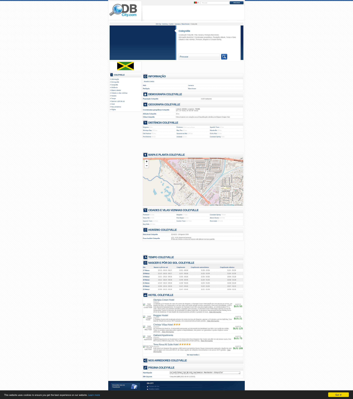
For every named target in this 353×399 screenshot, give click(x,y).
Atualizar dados (149, 81)
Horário (113, 96)
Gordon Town (181, 221)
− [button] (147, 165)
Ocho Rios (213, 133)
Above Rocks (214, 218)
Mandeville (213, 130)
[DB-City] (123, 16)
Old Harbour (147, 133)
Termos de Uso (154, 386)
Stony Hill (146, 218)
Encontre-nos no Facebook (118, 386)
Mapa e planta (116, 90)
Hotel (234, 37)
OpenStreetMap (229, 205)
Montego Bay (147, 130)
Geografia (114, 85)
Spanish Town (214, 127)
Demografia (115, 82)
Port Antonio (147, 137)
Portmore (199, 39)
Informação (115, 79)
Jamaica (191, 85)
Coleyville (184, 31)
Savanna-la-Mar (181, 133)
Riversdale (213, 221)
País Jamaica (199, 35)
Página (113, 109)
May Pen (179, 130)
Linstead (179, 137)
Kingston (206, 39)
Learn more (94, 395)
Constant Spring (215, 39)
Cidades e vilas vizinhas (119, 93)
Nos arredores (116, 107)
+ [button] (147, 161)
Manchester (192, 88)
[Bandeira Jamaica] (125, 70)
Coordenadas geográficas (203, 37)
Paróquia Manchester (211, 35)
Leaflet (212, 205)
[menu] (196, 2)
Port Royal (180, 218)
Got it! (338, 394)
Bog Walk (146, 224)
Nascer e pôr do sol (118, 101)
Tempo (228, 37)
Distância (114, 87)
